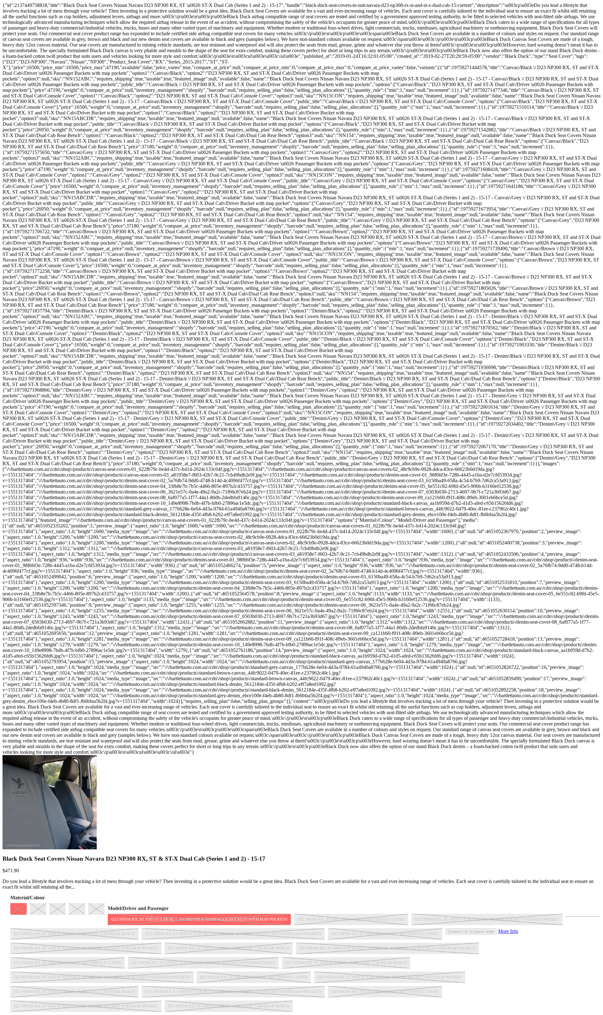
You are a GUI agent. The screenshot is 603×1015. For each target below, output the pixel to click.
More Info (508, 931)
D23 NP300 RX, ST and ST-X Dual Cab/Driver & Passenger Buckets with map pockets (199, 919)
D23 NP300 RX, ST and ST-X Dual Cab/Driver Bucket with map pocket (487, 919)
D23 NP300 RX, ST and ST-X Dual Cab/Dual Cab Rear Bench (74, 933)
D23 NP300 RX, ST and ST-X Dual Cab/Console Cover (351, 919)
